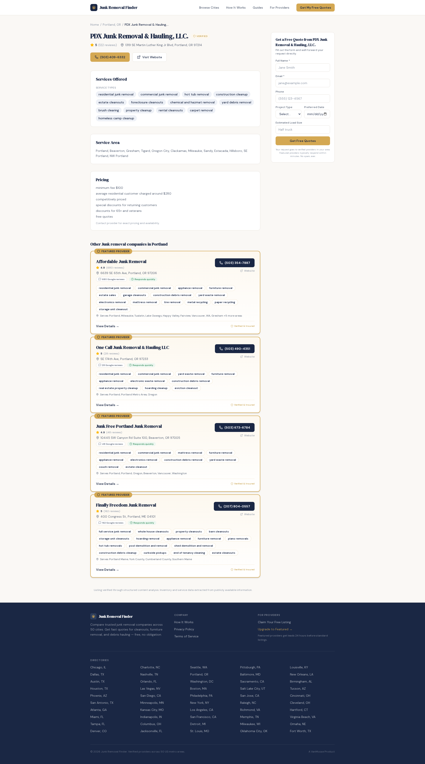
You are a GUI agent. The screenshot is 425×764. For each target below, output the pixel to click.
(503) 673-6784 (237, 427)
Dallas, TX (97, 674)
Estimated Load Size (289, 122)
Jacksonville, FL (151, 731)
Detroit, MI (198, 724)
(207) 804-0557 (237, 506)
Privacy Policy (184, 629)
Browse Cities (209, 8)
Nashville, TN (149, 674)
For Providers (279, 8)
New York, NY (199, 703)
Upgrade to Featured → (275, 629)
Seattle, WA (198, 667)
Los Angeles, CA (201, 710)
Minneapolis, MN (152, 703)
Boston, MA (198, 689)
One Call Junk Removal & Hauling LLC (132, 347)
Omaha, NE (298, 724)
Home (94, 25)
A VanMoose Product (322, 751)
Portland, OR (112, 25)
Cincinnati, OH (300, 696)
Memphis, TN (249, 717)
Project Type (284, 107)
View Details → (107, 326)
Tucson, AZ (298, 689)
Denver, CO (98, 731)
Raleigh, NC (248, 703)
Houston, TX (99, 689)
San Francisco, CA (203, 717)
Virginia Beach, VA (302, 717)
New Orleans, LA (301, 674)
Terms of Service (186, 636)
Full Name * (283, 60)
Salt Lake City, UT (252, 689)
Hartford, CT (299, 710)
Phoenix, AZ (98, 696)
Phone (280, 91)
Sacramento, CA (252, 681)
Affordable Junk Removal (121, 261)
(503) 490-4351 (237, 349)
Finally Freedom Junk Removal (126, 505)
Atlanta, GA (98, 710)
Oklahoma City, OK (253, 731)
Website (249, 271)
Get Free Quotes (303, 141)
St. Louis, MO (199, 731)
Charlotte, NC (150, 667)
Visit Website (152, 57)
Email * (280, 76)
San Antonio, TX (101, 703)
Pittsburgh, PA (250, 667)
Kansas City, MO (152, 710)
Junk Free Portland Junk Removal (129, 426)
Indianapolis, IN (151, 717)
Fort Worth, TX (300, 731)
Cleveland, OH (300, 703)
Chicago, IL (98, 667)
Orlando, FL (148, 681)
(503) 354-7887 (237, 263)
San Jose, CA (249, 696)
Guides (258, 8)
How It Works (236, 8)
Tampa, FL (97, 724)
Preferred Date (314, 107)
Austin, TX (97, 681)
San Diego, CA (150, 696)
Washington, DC (201, 681)
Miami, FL (97, 717)
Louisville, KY (299, 667)
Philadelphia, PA (201, 696)
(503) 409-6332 (112, 57)
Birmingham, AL (301, 681)
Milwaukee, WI (250, 724)
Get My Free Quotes (315, 8)
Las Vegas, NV (150, 689)
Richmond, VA (250, 710)
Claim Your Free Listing (274, 622)
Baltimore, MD (250, 674)
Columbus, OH (150, 724)
